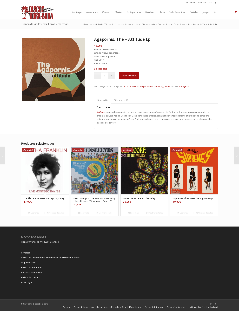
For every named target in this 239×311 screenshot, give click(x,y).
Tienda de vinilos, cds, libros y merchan (44, 24)
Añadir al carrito (128, 75)
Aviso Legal (26, 282)
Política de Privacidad (31, 267)
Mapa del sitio (28, 262)
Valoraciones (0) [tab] (121, 100)
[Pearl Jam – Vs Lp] (2, 155)
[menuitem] (191, 2)
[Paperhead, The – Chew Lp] (236, 155)
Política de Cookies (30, 277)
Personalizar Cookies (31, 272)
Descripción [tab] (103, 100)
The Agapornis (185, 86)
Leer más (34, 213)
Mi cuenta (190, 2)
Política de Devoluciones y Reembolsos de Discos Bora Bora (50, 257)
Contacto (202, 2)
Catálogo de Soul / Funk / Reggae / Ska (153, 86)
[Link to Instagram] (210, 2)
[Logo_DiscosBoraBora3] (37, 12)
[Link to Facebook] (215, 2)
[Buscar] (215, 12)
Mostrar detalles (56, 213)
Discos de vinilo (129, 86)
